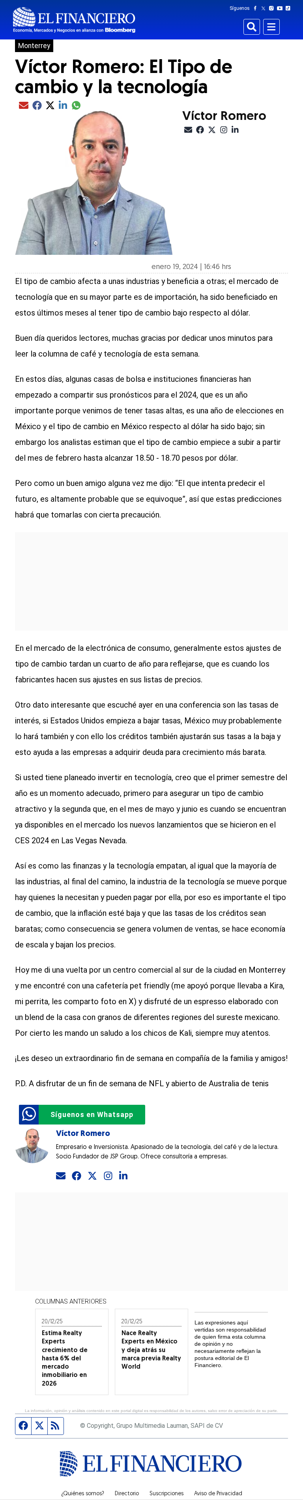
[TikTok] (290, 8)
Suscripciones (166, 1494)
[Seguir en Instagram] (108, 1176)
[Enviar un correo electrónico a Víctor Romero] (60, 1176)
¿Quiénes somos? (82, 1494)
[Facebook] (257, 8)
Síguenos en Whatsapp (91, 1114)
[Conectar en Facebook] (76, 1176)
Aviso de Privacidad (218, 1494)
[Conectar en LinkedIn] (124, 1176)
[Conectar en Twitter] (92, 1176)
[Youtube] (281, 8)
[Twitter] (265, 8)
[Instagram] (273, 8)
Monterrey (34, 46)
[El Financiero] (74, 20)
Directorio (127, 1494)
